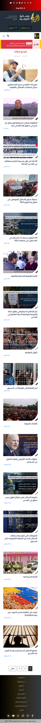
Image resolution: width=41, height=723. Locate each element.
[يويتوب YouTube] (10, 3)
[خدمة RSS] (8, 715)
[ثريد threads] (19, 3)
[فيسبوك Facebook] (13, 3)
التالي (12, 668)
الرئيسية (25, 56)
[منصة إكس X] (24, 3)
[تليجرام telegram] (30, 3)
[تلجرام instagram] (23, 715)
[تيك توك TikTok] (22, 3)
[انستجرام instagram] (16, 3)
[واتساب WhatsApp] (27, 3)
